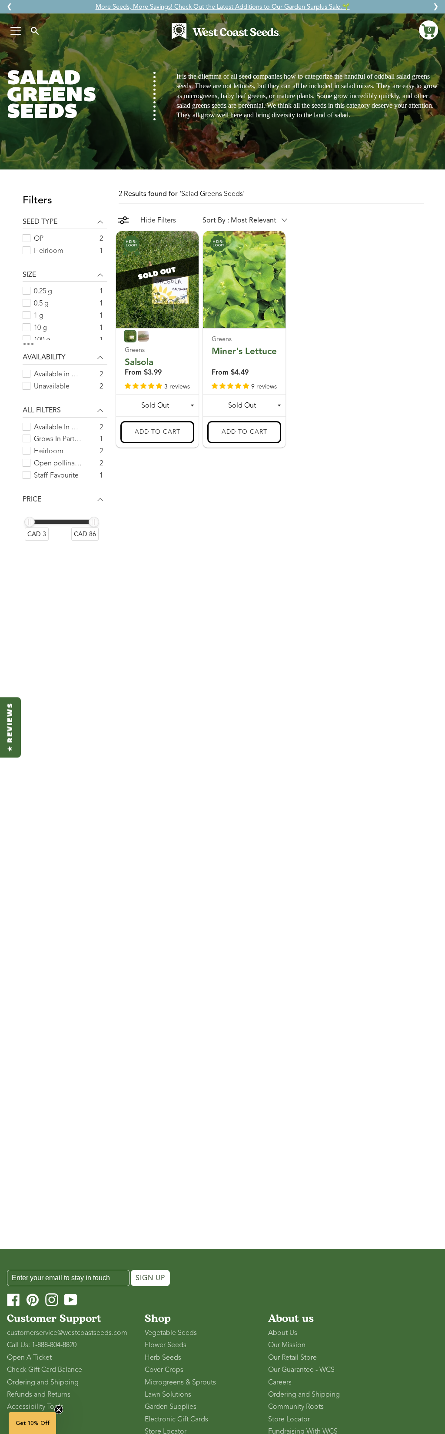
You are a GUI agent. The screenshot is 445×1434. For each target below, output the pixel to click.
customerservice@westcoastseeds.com (67, 1332)
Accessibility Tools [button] (35, 1406)
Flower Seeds (165, 1345)
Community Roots (296, 1406)
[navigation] (65, 372)
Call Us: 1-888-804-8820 (41, 1345)
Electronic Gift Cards (176, 1419)
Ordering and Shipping (43, 1382)
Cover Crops (164, 1369)
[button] (428, 30)
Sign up (150, 1278)
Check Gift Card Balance (44, 1369)
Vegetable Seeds (171, 1332)
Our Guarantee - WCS (301, 1369)
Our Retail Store (292, 1357)
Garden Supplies (170, 1406)
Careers (280, 1382)
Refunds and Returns (38, 1394)
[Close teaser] (58, 1409)
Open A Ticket (29, 1357)
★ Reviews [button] (10, 727)
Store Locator (289, 1419)
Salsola (139, 362)
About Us (282, 1332)
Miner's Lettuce (244, 351)
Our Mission (287, 1345)
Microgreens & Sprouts (180, 1382)
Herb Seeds (163, 1357)
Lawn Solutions (168, 1394)
